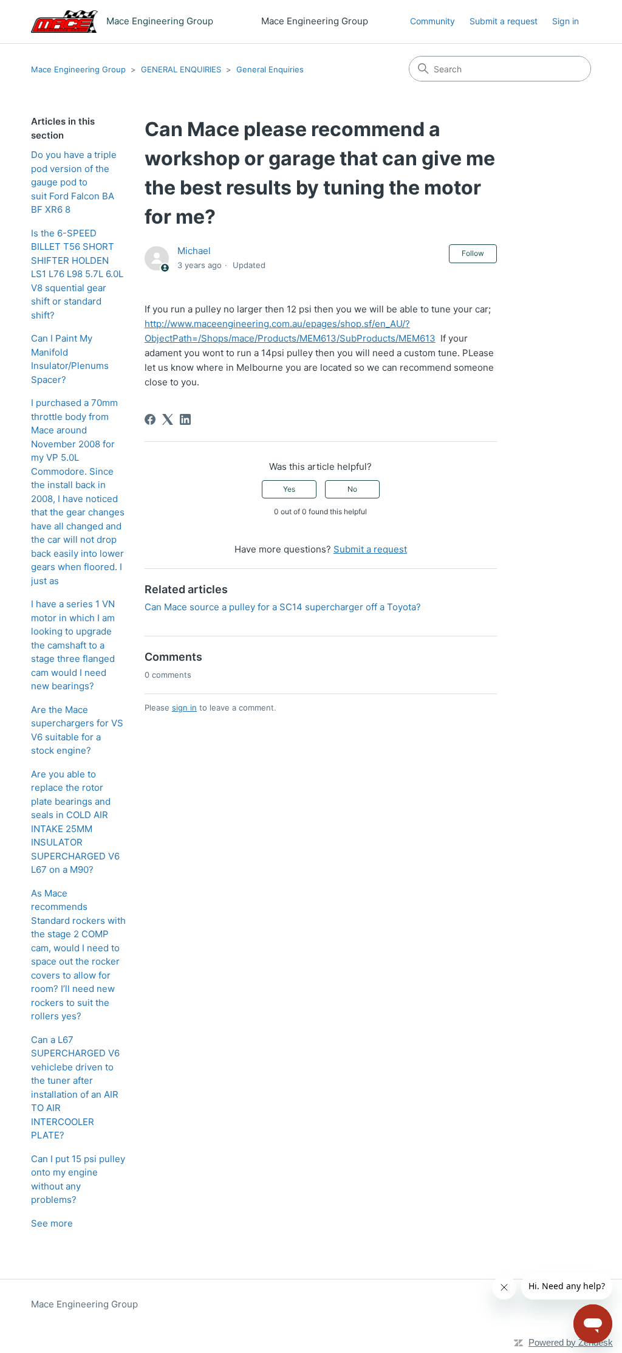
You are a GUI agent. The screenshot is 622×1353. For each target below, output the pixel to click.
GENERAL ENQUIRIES (181, 69)
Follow (473, 253)
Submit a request (504, 21)
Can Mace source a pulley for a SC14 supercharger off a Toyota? (283, 607)
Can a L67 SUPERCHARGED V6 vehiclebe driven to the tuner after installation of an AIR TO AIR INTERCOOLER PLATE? (75, 1087)
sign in (184, 707)
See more (52, 1223)
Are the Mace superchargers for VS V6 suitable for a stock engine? (77, 730)
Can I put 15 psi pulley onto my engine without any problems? (78, 1179)
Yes (289, 489)
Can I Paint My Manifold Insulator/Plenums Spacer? (70, 358)
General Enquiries (270, 69)
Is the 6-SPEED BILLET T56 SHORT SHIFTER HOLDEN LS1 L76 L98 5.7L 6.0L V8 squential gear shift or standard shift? (77, 274)
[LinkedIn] (185, 419)
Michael (194, 250)
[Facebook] (150, 419)
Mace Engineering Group (78, 69)
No (352, 489)
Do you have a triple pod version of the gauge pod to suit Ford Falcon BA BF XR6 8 (74, 182)
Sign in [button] (565, 21)
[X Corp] (167, 419)
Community (432, 21)
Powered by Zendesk (570, 1342)
